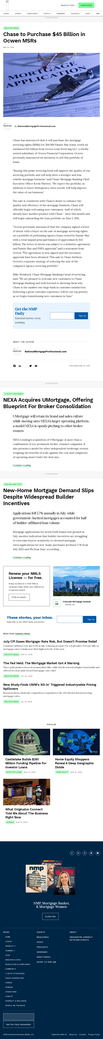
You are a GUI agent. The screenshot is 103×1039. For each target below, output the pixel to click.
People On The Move (15, 1005)
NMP (98, 14)
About (73, 932)
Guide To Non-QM (46, 962)
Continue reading (22, 465)
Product (9, 946)
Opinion (10, 822)
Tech (7, 955)
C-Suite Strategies (13, 394)
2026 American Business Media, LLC (18, 1034)
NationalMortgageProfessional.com (37, 126)
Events (18, 14)
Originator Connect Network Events (81, 938)
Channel (9, 951)
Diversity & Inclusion (15, 1001)
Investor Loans (14, 772)
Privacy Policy (94, 1034)
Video (87, 14)
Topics (46, 14)
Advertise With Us (59, 1034)
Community (10, 969)
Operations (11, 992)
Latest (6, 14)
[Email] (36, 365)
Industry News (11, 28)
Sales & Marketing (14, 978)
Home (7, 937)
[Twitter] (30, 365)
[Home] (7, 5)
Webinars (61, 14)
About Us (73, 1034)
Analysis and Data (13, 484)
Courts (9, 996)
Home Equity (62, 772)
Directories (32, 14)
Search (97, 5)
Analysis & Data (13, 960)
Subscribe (86, 5)
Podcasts (75, 14)
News (6, 932)
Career (8, 983)
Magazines (43, 937)
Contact (82, 1034)
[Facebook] (14, 365)
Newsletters (67, 5)
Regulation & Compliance (17, 964)
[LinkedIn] (19, 365)
